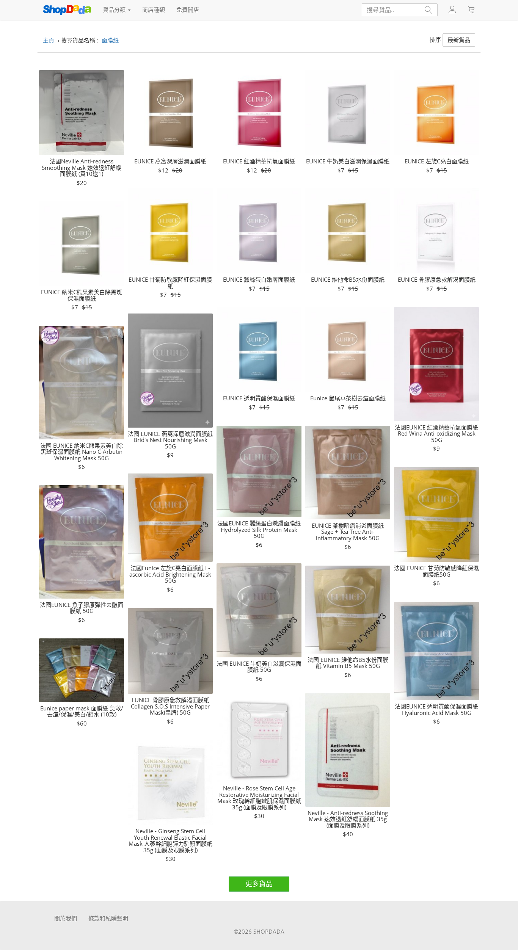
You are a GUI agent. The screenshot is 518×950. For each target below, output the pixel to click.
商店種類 (153, 9)
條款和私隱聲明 (108, 918)
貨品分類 (115, 9)
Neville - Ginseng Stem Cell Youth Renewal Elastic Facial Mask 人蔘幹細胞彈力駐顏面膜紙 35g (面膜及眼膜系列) (170, 840)
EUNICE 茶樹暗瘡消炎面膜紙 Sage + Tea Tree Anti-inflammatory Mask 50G (348, 531)
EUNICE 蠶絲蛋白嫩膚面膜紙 (259, 279)
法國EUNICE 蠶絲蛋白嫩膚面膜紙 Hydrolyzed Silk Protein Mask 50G (259, 529)
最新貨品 (458, 40)
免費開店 (187, 9)
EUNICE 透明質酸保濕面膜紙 (259, 398)
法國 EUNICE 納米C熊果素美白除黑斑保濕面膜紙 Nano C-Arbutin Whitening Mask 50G (81, 451)
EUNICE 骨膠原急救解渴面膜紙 (437, 279)
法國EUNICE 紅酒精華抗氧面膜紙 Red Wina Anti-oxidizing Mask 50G (436, 433)
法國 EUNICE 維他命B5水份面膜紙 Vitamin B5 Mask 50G (348, 663)
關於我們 (65, 918)
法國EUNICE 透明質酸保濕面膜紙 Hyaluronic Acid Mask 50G (436, 709)
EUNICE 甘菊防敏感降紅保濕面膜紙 (170, 282)
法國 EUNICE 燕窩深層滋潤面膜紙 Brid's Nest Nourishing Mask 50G (170, 440)
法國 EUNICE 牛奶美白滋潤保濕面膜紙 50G (259, 666)
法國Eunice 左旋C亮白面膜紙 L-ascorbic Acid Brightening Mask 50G (170, 574)
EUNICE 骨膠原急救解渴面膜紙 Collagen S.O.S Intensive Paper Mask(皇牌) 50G (170, 706)
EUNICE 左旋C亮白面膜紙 (437, 161)
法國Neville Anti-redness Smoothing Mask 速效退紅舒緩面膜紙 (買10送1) (81, 167)
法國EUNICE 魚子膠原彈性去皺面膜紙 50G (81, 608)
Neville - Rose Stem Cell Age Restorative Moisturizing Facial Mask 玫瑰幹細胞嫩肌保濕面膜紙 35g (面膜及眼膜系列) (259, 797)
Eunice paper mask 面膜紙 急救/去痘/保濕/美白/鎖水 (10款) (81, 711)
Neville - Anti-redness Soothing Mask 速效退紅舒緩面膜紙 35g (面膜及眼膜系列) (348, 819)
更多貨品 (259, 883)
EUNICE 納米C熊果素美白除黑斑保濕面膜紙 (81, 295)
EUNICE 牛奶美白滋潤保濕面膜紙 (347, 161)
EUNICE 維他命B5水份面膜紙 (348, 279)
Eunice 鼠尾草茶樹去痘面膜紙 (348, 398)
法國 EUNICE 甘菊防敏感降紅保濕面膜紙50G (436, 571)
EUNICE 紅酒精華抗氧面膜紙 (259, 161)
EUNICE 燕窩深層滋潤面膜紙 (170, 161)
